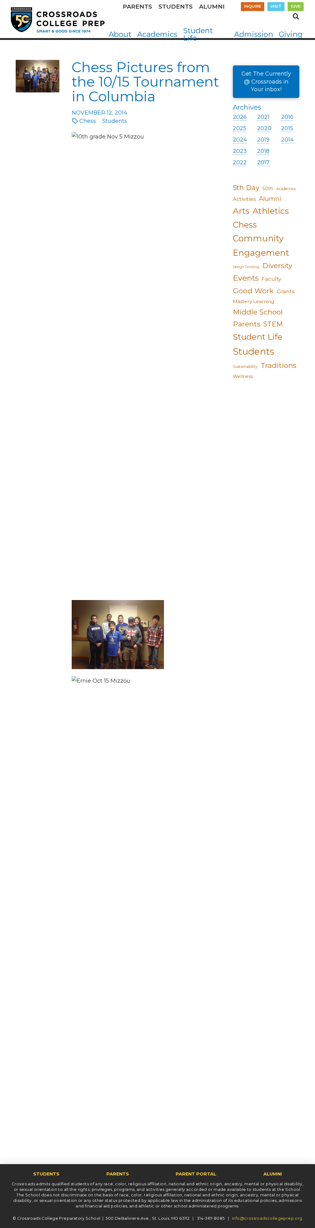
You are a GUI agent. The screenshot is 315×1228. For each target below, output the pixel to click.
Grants (286, 291)
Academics (286, 188)
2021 (263, 117)
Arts (241, 211)
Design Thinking (246, 267)
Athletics (271, 211)
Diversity (277, 266)
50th (267, 188)
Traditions (278, 365)
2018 (263, 151)
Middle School (258, 312)
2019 (263, 139)
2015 (287, 128)
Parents (246, 324)
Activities (244, 199)
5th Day (246, 188)
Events (246, 278)
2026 (240, 117)
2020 (264, 128)
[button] (296, 16)
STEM (273, 324)
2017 (263, 162)
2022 (240, 162)
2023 (240, 151)
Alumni (270, 198)
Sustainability (245, 366)
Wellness (243, 376)
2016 (287, 117)
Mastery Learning (253, 301)
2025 (239, 128)
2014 (287, 139)
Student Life (257, 337)
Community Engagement (261, 245)
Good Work (253, 290)
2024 (240, 139)
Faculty (271, 279)
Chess (245, 225)
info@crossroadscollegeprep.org (267, 1218)
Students (253, 351)
